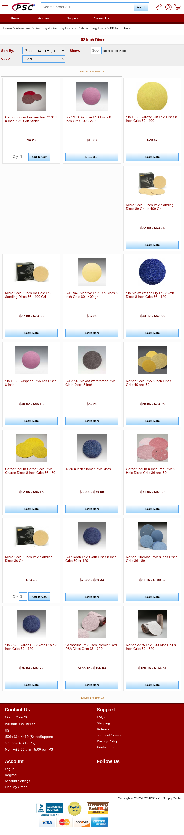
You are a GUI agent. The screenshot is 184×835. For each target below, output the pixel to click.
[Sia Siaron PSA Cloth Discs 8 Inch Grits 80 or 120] (92, 536)
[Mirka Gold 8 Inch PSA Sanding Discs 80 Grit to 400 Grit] (152, 184)
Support (72, 18)
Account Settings (17, 781)
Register (11, 775)
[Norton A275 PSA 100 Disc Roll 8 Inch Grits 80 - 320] (152, 624)
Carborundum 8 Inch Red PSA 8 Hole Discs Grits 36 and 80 (150, 471)
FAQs (101, 717)
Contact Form (107, 747)
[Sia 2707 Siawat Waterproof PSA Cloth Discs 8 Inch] (92, 360)
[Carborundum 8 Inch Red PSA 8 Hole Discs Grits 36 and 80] (152, 448)
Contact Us (101, 18)
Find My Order (16, 787)
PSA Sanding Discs (91, 28)
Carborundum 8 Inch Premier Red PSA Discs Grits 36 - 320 (91, 647)
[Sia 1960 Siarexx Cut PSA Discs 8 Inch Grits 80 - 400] (152, 96)
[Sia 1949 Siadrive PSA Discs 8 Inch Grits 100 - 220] (92, 96)
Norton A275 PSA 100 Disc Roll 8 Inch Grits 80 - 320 (151, 647)
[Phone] (159, 7)
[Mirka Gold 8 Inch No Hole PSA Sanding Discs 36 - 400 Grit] (31, 272)
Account (44, 18)
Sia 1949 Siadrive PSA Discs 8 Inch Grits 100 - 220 (88, 119)
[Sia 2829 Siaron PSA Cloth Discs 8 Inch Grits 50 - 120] (31, 624)
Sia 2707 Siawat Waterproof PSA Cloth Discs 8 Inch (90, 383)
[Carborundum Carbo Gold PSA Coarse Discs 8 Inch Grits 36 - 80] (31, 448)
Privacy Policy (107, 741)
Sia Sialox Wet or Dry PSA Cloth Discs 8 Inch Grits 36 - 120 (150, 295)
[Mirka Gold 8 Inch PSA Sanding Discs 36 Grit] (31, 536)
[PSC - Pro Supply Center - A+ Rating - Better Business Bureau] (49, 808)
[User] (168, 7)
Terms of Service (109, 735)
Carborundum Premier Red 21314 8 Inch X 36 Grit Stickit (31, 119)
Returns (103, 729)
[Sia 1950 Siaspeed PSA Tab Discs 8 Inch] (31, 360)
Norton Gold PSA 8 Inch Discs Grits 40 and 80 (148, 383)
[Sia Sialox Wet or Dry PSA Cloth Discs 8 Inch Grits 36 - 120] (152, 272)
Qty (15, 157)
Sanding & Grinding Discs (54, 28)
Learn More (92, 157)
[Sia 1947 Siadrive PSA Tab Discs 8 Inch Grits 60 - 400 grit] (92, 272)
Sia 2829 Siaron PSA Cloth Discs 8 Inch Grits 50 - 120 (31, 647)
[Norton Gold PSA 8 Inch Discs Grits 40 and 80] (152, 360)
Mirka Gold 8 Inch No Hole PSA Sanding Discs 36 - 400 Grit (28, 295)
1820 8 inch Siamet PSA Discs (88, 469)
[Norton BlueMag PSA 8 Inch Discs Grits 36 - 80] (152, 536)
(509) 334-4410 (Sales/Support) (29, 737)
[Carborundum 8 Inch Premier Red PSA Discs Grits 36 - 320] (92, 624)
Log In (9, 769)
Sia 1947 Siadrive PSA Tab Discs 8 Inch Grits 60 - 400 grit (91, 295)
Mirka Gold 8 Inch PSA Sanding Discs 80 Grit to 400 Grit (149, 207)
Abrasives (23, 28)
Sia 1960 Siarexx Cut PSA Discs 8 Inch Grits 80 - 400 (151, 119)
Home (15, 18)
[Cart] (178, 7)
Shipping (103, 723)
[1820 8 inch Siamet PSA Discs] (92, 448)
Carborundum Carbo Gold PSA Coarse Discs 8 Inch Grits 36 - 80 (30, 471)
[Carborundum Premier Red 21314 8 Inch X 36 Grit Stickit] (31, 96)
